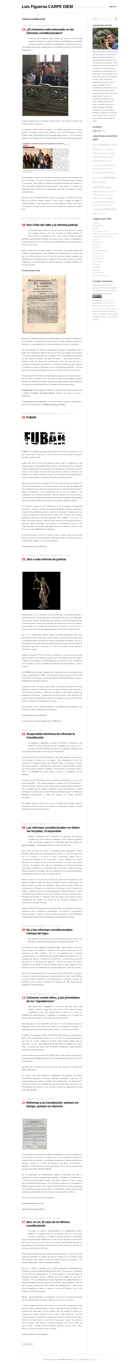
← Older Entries (27, 1344)
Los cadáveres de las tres (48, 1044)
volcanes (103, 213)
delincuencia (25, 993)
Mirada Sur (96, 270)
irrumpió (47, 1006)
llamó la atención (43, 1058)
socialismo (53, 25)
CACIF (30, 1218)
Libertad (96, 191)
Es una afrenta (50, 891)
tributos (95, 213)
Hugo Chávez (32, 25)
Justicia (49, 218)
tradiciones (110, 209)
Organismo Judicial (44, 555)
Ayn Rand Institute (99, 225)
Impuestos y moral (98, 256)
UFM (100, 213)
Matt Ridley (96, 267)
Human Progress (98, 253)
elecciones (97, 172)
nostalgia (109, 197)
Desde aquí (96, 245)
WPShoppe (93, 1359)
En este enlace (39, 390)
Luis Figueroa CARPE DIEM (47, 6)
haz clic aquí (31, 1090)
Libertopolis (96, 264)
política (111, 201)
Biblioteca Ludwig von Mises (54, 404)
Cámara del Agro (26, 926)
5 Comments (56, 1218)
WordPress (76, 1359)
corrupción (98, 160)
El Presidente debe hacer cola (33, 1203)
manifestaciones (109, 194)
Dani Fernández (98, 242)
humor (103, 181)
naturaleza (102, 198)
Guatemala (109, 177)
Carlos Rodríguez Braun (100, 231)
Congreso (24, 25)
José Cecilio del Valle (40, 218)
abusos (96, 144)
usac (58, 25)
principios (35, 1218)
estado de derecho (27, 823)
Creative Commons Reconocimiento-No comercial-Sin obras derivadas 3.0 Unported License (105, 305)
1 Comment (64, 25)
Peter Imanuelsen (98, 272)
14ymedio (96, 223)
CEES (23, 218)
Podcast (54, 218)
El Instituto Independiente (101, 250)
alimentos (105, 144)
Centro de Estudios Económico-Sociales (39, 393)
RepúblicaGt (102, 205)
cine (107, 153)
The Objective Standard (100, 275)
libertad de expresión (106, 191)
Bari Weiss (96, 228)
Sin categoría (108, 205)
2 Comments (39, 730)
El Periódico (29, 218)
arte (104, 149)
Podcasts (113, 6)
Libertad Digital (98, 261)
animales (101, 149)
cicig (103, 153)
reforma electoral (52, 413)
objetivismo (95, 202)
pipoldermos (33, 993)
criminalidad (96, 165)
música (95, 197)
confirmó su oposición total (49, 947)
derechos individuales (99, 168)
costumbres (108, 161)
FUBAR (31, 417)
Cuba (101, 165)
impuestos (99, 187)
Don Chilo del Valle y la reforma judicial (52, 225)
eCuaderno (96, 247)
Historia (96, 181)
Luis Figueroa (101, 194)
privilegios (96, 205)
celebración (97, 153)
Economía (109, 168)
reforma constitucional (43, 25)
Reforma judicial (76, 218)
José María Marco (98, 259)
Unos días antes (28, 1023)
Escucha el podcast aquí (31, 270)
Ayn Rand (24, 1218)
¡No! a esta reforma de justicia (46, 559)
